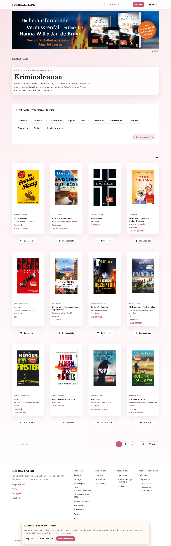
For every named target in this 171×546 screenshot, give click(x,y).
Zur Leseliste (30, 241)
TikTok (15, 489)
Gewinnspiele (79, 483)
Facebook (16, 498)
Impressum (145, 479)
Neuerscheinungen (82, 501)
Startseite (16, 58)
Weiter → (153, 444)
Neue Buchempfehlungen (82, 488)
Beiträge (77, 479)
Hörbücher (78, 505)
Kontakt (121, 486)
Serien (76, 518)
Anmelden (100, 479)
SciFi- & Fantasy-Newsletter (125, 480)
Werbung (144, 475)
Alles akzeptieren (65, 538)
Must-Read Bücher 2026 (82, 495)
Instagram (17, 493)
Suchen (138, 4)
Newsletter (122, 475)
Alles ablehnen (46, 538)
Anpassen (30, 538)
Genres (77, 514)
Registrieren (101, 483)
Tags (25, 58)
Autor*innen (79, 509)
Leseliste (99, 475)
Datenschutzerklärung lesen (59, 533)
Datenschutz (145, 483)
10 (143, 444)
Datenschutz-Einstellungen (146, 488)
